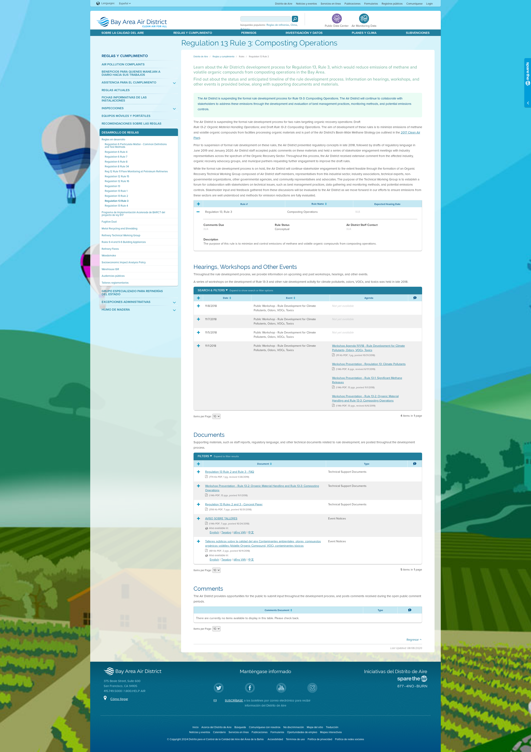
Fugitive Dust (109, 221)
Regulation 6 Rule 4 (116, 152)
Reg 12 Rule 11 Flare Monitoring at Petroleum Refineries (136, 171)
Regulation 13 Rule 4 (116, 205)
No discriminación (293, 727)
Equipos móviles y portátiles (126, 116)
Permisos (248, 33)
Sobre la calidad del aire (122, 33)
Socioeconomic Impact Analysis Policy (124, 262)
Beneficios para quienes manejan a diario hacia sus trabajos (131, 73)
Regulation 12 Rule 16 (117, 181)
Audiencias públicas (113, 275)
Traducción (332, 727)
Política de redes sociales (349, 739)
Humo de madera (116, 309)
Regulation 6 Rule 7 (116, 156)
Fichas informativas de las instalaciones (124, 99)
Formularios (371, 4)
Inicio (195, 727)
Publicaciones (352, 4)
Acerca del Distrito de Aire (216, 727)
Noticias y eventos (306, 4)
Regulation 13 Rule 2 (116, 196)
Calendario (219, 732)
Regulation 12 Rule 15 (117, 176)
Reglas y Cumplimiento (192, 33)
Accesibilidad (275, 739)
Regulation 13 (112, 186)
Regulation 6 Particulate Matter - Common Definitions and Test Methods (136, 145)
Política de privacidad (320, 739)
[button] (235, 290)
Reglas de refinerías (278, 25)
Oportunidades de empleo (302, 732)
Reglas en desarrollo (113, 139)
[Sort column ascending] (325, 204)
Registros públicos (392, 4)
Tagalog (226, 532)
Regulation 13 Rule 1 (116, 191)
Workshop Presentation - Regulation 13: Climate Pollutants (369, 364)
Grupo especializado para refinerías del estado (132, 293)
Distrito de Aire (283, 4)
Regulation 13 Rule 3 (116, 201)
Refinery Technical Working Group (121, 235)
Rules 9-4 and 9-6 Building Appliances (124, 242)
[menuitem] (283, 3)
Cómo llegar (119, 699)
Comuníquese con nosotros (264, 727)
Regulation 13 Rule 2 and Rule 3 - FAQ (229, 472)
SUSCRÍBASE (234, 700)
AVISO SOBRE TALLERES (221, 518)
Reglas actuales (116, 90)
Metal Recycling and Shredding (119, 228)
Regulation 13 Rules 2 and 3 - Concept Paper (234, 504)
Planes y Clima (364, 33)
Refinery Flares (110, 248)
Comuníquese (414, 4)
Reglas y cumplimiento (125, 56)
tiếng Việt (240, 532)
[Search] (295, 19)
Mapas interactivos (331, 732)
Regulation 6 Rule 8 (116, 161)
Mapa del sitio (315, 727)
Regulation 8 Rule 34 (117, 166)
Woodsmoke (109, 255)
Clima (294, 25)
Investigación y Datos (304, 33)
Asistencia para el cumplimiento (129, 82)
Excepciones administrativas (126, 302)
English (214, 532)
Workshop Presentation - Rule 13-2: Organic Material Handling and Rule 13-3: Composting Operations (365, 398)
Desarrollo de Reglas (120, 132)
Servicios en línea (331, 4)
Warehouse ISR (110, 269)
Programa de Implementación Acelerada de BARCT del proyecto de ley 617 (133, 213)
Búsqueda (240, 727)
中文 (251, 532)
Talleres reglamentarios (115, 282)
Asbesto (245, 29)
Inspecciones (113, 108)
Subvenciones (418, 33)
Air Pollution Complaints (123, 64)
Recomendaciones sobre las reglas (131, 123)
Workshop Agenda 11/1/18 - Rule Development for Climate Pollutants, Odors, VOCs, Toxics (368, 348)
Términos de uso (295, 739)
